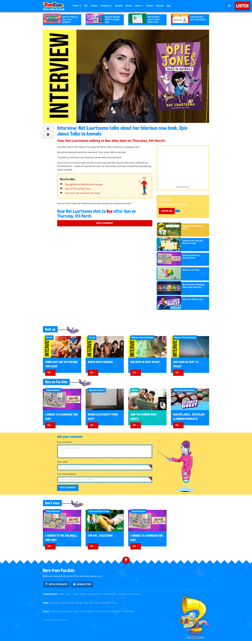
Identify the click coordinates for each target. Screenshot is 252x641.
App (169, 5)
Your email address (66, 474)
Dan (86, 602)
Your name (62, 461)
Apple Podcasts (58, 584)
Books (129, 5)
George (79, 602)
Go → (50, 372)
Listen (242, 6)
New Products (134, 594)
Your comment (64, 442)
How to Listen (67, 602)
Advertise (67, 611)
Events (149, 5)
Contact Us (55, 611)
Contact (160, 5)
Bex (137, 147)
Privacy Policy (87, 611)
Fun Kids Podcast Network (108, 611)
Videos (94, 5)
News (61, 594)
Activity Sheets (110, 594)
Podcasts (105, 5)
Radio (76, 5)
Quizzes (119, 5)
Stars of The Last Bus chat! (78, 188)
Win (86, 5)
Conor (97, 602)
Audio (76, 594)
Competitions (94, 594)
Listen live (166, 211)
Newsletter (84, 584)
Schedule (54, 602)
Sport (68, 594)
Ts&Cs (76, 611)
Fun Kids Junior (110, 602)
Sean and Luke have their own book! (82, 193)
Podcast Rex (128, 611)
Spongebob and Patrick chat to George (84, 184)
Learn (138, 5)
